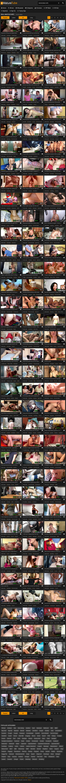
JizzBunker (3, 363)
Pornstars (38, 8)
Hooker (42, 741)
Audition (28, 728)
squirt (12, 536)
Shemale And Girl (20, 754)
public (30, 208)
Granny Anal (37, 738)
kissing (61, 35)
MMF (27, 749)
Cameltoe (35, 730)
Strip (9, 756)
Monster (33, 749)
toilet (51, 346)
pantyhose (38, 692)
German (9, 738)
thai (34, 381)
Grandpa (24, 738)
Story (52, 754)
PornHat (46, 260)
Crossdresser (29, 733)
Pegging (10, 751)
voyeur (57, 277)
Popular (5, 17)
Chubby (47, 730)
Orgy (62, 749)
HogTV (24, 87)
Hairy (48, 738)
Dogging (28, 736)
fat (19, 519)
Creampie (22, 733)
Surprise (14, 756)
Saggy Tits (4, 754)
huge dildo (30, 709)
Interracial (11, 743)
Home (3, 8)
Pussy (42, 751)
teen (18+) (9, 260)
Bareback (39, 728)
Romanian (59, 751)
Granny (30, 738)
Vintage (16, 759)
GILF (14, 738)
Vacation (9, 759)
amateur (9, 35)
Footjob (59, 736)
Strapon (4, 756)
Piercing (24, 751)
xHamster (3, 35)
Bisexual (16, 730)
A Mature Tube (8, 3)
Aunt (33, 728)
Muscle (39, 749)
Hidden (28, 741)
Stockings (46, 754)
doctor (14, 260)
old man (36, 329)
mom (35, 52)
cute (56, 311)
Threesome (51, 756)
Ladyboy (11, 746)
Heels (22, 741)
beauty (56, 450)
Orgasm (57, 749)
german (37, 242)
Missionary (21, 749)
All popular (19, 8)
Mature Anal (5, 749)
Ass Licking (21, 728)
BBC (52, 728)
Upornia (25, 709)
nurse (18, 260)
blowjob (15, 363)
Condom (4, 733)
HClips (46, 104)
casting (52, 190)
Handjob (54, 738)
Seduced (11, 754)
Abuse (29, 779)
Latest (13, 17)
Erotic (38, 736)
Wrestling (41, 759)
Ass (15, 728)
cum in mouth (17, 640)
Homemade (35, 741)
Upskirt (3, 759)
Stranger (58, 754)
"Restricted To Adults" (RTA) (21, 777)
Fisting (53, 736)
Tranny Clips (21, 11)
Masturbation (54, 746)
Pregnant (36, 751)
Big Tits (12, 11)
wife (63, 104)
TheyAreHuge (26, 450)
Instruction (4, 743)
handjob (9, 121)
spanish (40, 208)
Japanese (23, 743)
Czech (9, 736)
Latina (16, 746)
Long (31, 17)
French (3, 738)
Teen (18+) (39, 756)
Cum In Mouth (45, 733)
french (37, 311)
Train (57, 756)
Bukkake (28, 730)
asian (62, 156)
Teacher (33, 756)
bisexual (14, 208)
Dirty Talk (21, 736)
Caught (41, 730)
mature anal (9, 381)
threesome (58, 709)
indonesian (39, 381)
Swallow (21, 756)
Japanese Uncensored (43, 743)
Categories (29, 8)
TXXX (24, 277)
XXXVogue (47, 709)
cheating (17, 501)
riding (9, 692)
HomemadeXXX (5, 415)
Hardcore (16, 741)
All (23, 17)
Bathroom (46, 728)
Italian (17, 743)
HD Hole (55, 8)
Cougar (10, 733)
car (63, 571)
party (8, 657)
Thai (45, 756)
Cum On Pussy (54, 733)
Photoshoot (17, 751)
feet (18, 52)
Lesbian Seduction (30, 746)
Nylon (51, 749)
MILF (11, 749)
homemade (36, 35)
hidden (15, 277)
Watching (28, 759)
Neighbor (45, 749)
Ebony (33, 736)
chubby (61, 640)
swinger (35, 208)
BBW (56, 728)
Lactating (4, 746)
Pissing (30, 751)
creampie (14, 35)
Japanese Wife (55, 743)
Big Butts (4, 11)
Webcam (34, 759)
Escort (43, 736)
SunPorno (3, 52)
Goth (19, 738)
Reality (53, 751)
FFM (49, 736)
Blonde (22, 730)
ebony (8, 398)
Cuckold (37, 733)
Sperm (32, 754)
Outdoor (4, 751)
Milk (15, 749)
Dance (15, 736)
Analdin (46, 450)
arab (15, 156)
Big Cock (4, 730)
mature (52, 35)
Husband (55, 741)
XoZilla (24, 121)
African (3, 728)
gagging (37, 571)
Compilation (58, 730)
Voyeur (21, 759)
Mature (61, 746)
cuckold (30, 381)
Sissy (27, 754)
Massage (46, 746)
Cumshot (4, 736)
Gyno (43, 738)
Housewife (48, 741)
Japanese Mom (32, 743)
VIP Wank (47, 8)
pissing (8, 139)
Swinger (27, 756)
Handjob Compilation (7, 741)
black (16, 398)
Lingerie (40, 746)
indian (30, 139)
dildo (35, 709)
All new (11, 8)
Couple (15, 733)
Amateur (9, 728)
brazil (16, 536)
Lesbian (22, 746)
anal (19, 277)
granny (38, 260)
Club (52, 730)
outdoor (61, 432)
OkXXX (24, 657)
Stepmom (39, 754)
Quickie (47, 751)
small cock (31, 571)
